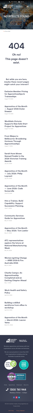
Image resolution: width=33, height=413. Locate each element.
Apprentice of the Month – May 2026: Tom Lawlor (16, 229)
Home (5, 385)
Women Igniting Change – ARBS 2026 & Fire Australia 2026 (16, 260)
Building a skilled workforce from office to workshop (16, 305)
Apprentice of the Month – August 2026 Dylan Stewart (16, 109)
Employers (19, 385)
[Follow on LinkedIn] (19, 397)
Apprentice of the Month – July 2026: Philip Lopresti (16, 173)
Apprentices (12, 385)
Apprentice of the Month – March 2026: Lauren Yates (16, 320)
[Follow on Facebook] (14, 397)
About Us (26, 385)
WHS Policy (11, 410)
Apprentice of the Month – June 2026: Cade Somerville (16, 188)
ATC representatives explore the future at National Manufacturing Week (16, 244)
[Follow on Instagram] (16, 397)
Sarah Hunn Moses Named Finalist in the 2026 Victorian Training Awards (15, 157)
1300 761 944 (14, 1)
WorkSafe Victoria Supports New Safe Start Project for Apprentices (16, 123)
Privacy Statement (20, 410)
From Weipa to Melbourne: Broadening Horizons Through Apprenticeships (15, 140)
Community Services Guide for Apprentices (15, 216)
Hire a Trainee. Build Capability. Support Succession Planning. (14, 203)
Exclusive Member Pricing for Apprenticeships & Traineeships (16, 94)
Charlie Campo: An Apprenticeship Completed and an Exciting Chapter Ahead (15, 277)
